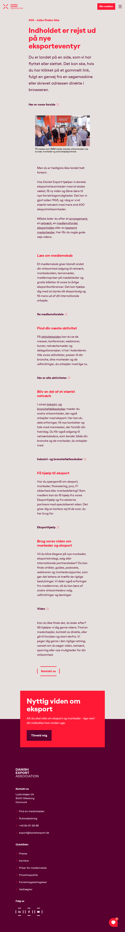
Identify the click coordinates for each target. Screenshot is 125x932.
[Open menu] (120, 6)
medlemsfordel (67, 223)
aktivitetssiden (51, 337)
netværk (46, 223)
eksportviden (46, 228)
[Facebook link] (29, 912)
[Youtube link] (38, 912)
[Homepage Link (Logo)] (13, 6)
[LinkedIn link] (19, 912)
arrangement (78, 218)
